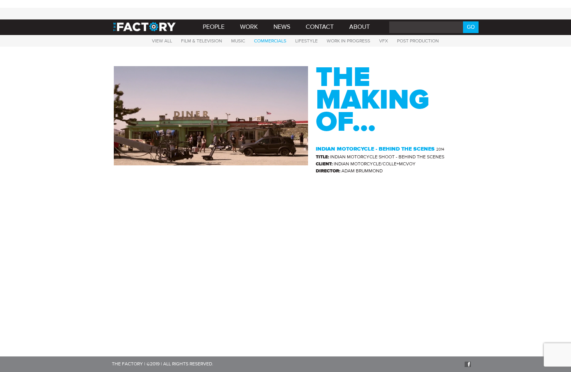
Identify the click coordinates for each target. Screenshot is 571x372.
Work (249, 27)
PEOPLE (214, 27)
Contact (320, 27)
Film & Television (201, 41)
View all (162, 41)
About (359, 27)
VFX (383, 41)
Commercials (270, 41)
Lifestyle (306, 41)
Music (238, 41)
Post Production (418, 41)
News (281, 27)
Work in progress (348, 41)
